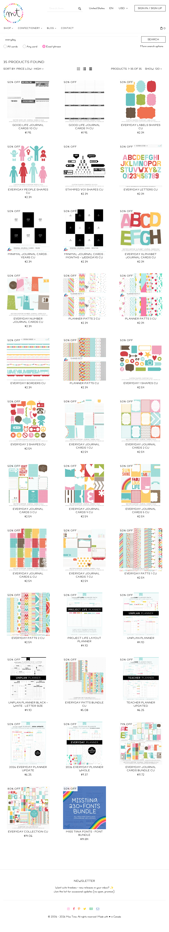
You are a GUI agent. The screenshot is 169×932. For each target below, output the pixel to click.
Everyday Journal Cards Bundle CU (141, 768)
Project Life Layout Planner (84, 639)
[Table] (90, 68)
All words (12, 46)
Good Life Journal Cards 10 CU (28, 126)
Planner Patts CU (84, 383)
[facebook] (75, 909)
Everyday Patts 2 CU (28, 638)
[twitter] (86, 909)
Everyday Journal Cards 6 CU (28, 575)
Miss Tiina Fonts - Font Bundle (84, 833)
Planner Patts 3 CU (141, 319)
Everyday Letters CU (141, 190)
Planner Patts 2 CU (84, 319)
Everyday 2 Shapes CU (28, 444)
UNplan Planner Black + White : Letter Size (28, 704)
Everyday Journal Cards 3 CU (28, 510)
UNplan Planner (140, 638)
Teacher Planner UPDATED (141, 704)
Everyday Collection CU (28, 832)
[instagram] (69, 909)
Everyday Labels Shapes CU (141, 126)
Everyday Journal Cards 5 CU (141, 510)
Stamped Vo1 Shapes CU (84, 190)
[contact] (99, 909)
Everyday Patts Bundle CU (84, 704)
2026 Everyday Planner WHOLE (84, 768)
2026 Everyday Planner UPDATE (28, 768)
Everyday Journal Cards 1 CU (84, 446)
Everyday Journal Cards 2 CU (141, 446)
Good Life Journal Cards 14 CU (84, 126)
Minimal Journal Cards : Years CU (28, 255)
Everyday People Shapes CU (28, 191)
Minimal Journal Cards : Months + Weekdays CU (84, 255)
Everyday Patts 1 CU (141, 574)
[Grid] (78, 68)
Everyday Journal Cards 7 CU (84, 575)
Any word (32, 46)
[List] (84, 68)
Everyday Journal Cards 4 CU (84, 510)
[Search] (79, 8)
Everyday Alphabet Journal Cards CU (141, 255)
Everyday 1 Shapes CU (141, 383)
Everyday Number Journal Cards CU (28, 320)
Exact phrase (53, 46)
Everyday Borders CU (28, 383)
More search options (151, 46)
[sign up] (92, 909)
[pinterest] (80, 909)
